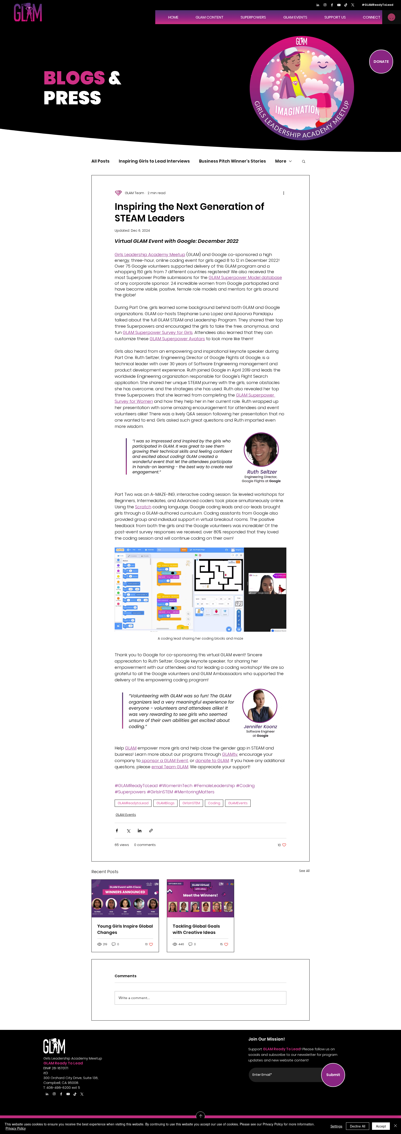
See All (304, 870)
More (280, 161)
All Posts (100, 161)
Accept (381, 1126)
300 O (48, 1077)
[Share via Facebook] (117, 830)
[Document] (317, 4)
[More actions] (283, 193)
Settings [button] (336, 1126)
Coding (214, 803)
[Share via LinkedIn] (139, 830)
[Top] (200, 1116)
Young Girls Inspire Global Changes (125, 929)
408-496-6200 (58, 1087)
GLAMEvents (238, 803)
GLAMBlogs (165, 803)
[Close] (395, 1126)
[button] (248, 17)
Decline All (357, 1126)
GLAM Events (126, 814)
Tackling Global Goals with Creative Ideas (196, 929)
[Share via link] (151, 830)
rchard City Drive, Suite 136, (75, 1077)
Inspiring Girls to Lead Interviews (154, 161)
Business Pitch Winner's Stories (232, 161)
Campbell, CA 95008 (60, 1082)
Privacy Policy (16, 1128)
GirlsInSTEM (191, 803)
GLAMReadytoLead (133, 803)
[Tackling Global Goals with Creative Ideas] (200, 898)
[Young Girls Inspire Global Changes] (125, 898)
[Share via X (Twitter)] (128, 830)
